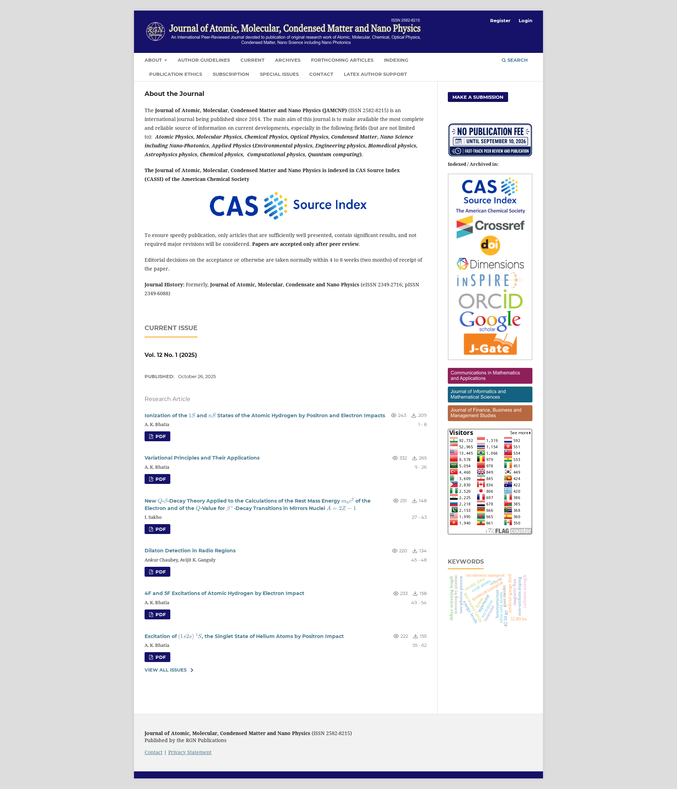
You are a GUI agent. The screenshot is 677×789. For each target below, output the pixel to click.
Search (517, 60)
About (154, 60)
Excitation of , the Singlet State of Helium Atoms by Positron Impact (244, 636)
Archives (287, 60)
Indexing (396, 60)
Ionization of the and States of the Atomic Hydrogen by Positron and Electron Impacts (265, 415)
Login (525, 20)
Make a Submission (478, 97)
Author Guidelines (204, 60)
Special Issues (279, 74)
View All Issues (166, 670)
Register (500, 20)
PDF (160, 436)
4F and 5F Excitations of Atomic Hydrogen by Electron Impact (224, 593)
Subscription (231, 74)
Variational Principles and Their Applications (202, 458)
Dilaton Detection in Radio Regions (190, 550)
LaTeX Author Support (375, 74)
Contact (321, 74)
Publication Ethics (175, 74)
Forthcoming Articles (342, 60)
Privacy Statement (190, 752)
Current (252, 60)
